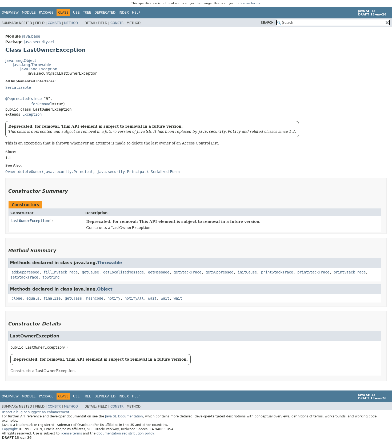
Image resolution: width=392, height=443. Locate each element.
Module (29, 12)
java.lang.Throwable (32, 65)
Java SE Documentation (124, 416)
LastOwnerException (29, 221)
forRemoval (41, 104)
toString (50, 277)
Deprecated (104, 12)
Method (71, 23)
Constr (54, 23)
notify (113, 298)
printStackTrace (277, 272)
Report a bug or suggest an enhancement (35, 412)
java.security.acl (39, 42)
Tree (87, 12)
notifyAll (134, 298)
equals (32, 298)
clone (16, 298)
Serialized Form (165, 172)
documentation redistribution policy (125, 433)
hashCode (94, 298)
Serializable (18, 87)
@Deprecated (17, 98)
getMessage (158, 272)
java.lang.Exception (38, 69)
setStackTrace (24, 277)
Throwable (109, 262)
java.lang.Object (20, 60)
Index (124, 12)
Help (136, 12)
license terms (250, 3)
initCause (247, 272)
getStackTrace (187, 272)
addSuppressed (25, 272)
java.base (31, 36)
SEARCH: (268, 23)
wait (152, 298)
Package (46, 12)
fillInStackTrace (60, 272)
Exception (32, 114)
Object (105, 289)
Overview (10, 12)
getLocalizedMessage (123, 272)
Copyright (10, 429)
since (36, 98)
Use (76, 12)
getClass (73, 298)
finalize (52, 298)
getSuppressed (219, 272)
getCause (90, 272)
